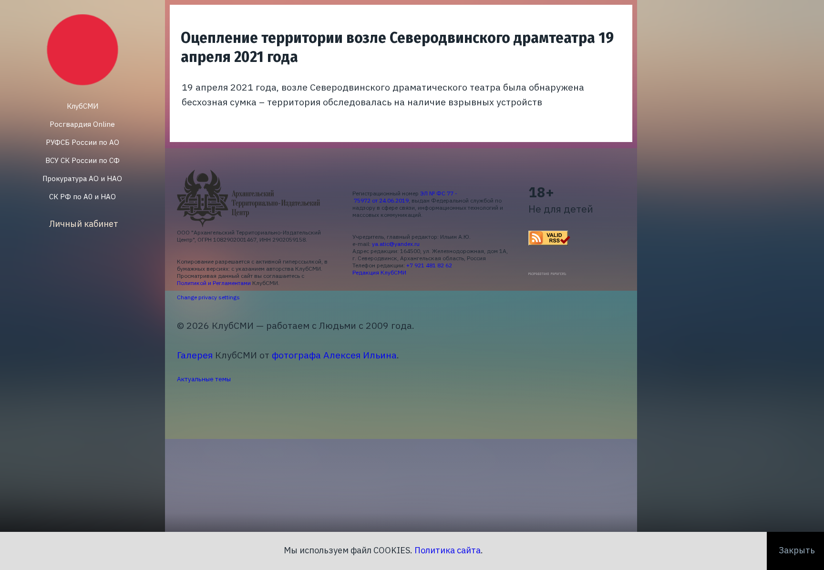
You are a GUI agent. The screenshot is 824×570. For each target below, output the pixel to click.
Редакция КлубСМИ (379, 272)
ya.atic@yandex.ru (396, 243)
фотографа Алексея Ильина (334, 355)
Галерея (195, 355)
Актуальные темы (204, 379)
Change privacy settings (208, 297)
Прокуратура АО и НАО (82, 178)
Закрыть (797, 550)
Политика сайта (447, 550)
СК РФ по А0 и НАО (82, 196)
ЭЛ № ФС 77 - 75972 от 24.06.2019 (404, 197)
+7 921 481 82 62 (429, 265)
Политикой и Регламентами (214, 282)
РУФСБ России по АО (82, 142)
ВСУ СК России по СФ (82, 160)
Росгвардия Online (82, 124)
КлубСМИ (82, 106)
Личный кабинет (83, 223)
